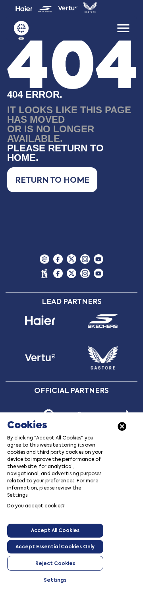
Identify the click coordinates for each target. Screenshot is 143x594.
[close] (122, 426)
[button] (52, 179)
